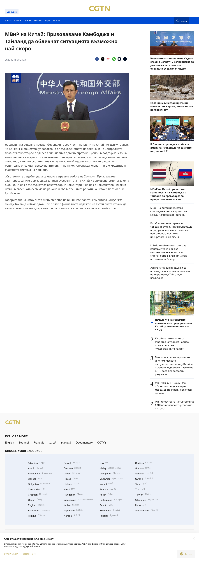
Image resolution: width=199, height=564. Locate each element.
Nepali (106, 484)
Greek (72, 473)
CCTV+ (101, 442)
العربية (52, 442)
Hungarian (74, 494)
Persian (108, 489)
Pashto (106, 505)
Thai (140, 489)
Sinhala (143, 468)
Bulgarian (39, 484)
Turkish (143, 494)
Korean (72, 515)
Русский (66, 442)
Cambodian (36, 489)
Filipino (36, 515)
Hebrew (71, 484)
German (72, 468)
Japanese (73, 510)
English (9, 442)
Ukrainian (146, 499)
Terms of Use (29, 553)
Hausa (71, 478)
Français (38, 442)
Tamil (141, 484)
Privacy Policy (11, 553)
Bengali (35, 478)
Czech (35, 499)
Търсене (183, 21)
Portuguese (111, 499)
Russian (109, 515)
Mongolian (110, 473)
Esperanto (39, 510)
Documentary (84, 442)
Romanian (110, 510)
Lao (104, 462)
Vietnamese (147, 510)
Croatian (37, 494)
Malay (110, 468)
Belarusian (40, 473)
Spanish (144, 473)
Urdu (140, 505)
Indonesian (78, 499)
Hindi (69, 489)
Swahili (144, 478)
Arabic (35, 468)
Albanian (36, 462)
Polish (106, 494)
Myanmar (112, 478)
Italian (71, 505)
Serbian (143, 462)
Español (24, 442)
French (72, 462)
